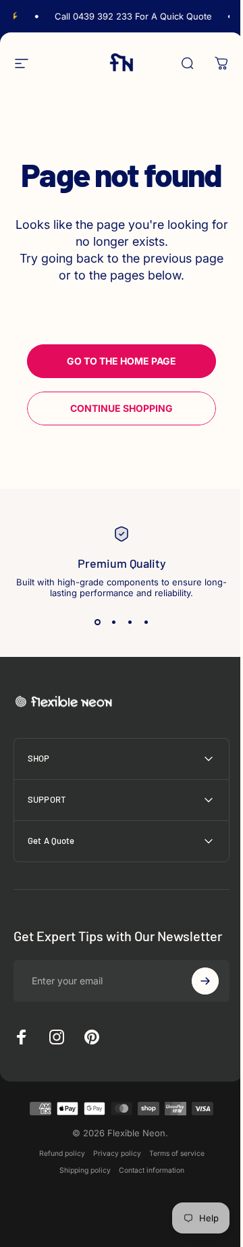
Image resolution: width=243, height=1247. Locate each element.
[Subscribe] (195, 997)
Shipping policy (79, 1186)
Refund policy (57, 1169)
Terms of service (171, 1169)
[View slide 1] (97, 622)
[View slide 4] (146, 622)
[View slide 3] (130, 622)
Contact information (146, 1186)
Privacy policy (112, 1169)
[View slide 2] (113, 622)
